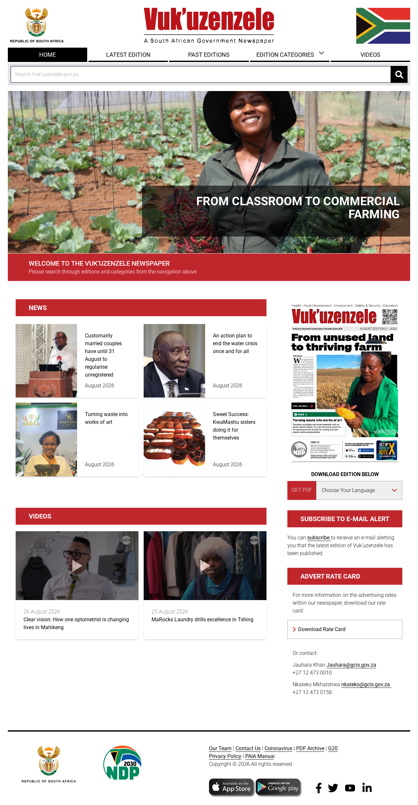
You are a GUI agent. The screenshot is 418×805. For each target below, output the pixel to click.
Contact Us (248, 748)
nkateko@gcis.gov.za (366, 684)
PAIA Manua (259, 756)
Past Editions (209, 54)
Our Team (220, 748)
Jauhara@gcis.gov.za (351, 665)
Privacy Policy (225, 756)
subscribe (319, 537)
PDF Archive (310, 748)
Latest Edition (128, 54)
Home (47, 54)
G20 (333, 748)
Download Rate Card (322, 629)
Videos (370, 54)
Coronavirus (278, 748)
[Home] (209, 26)
